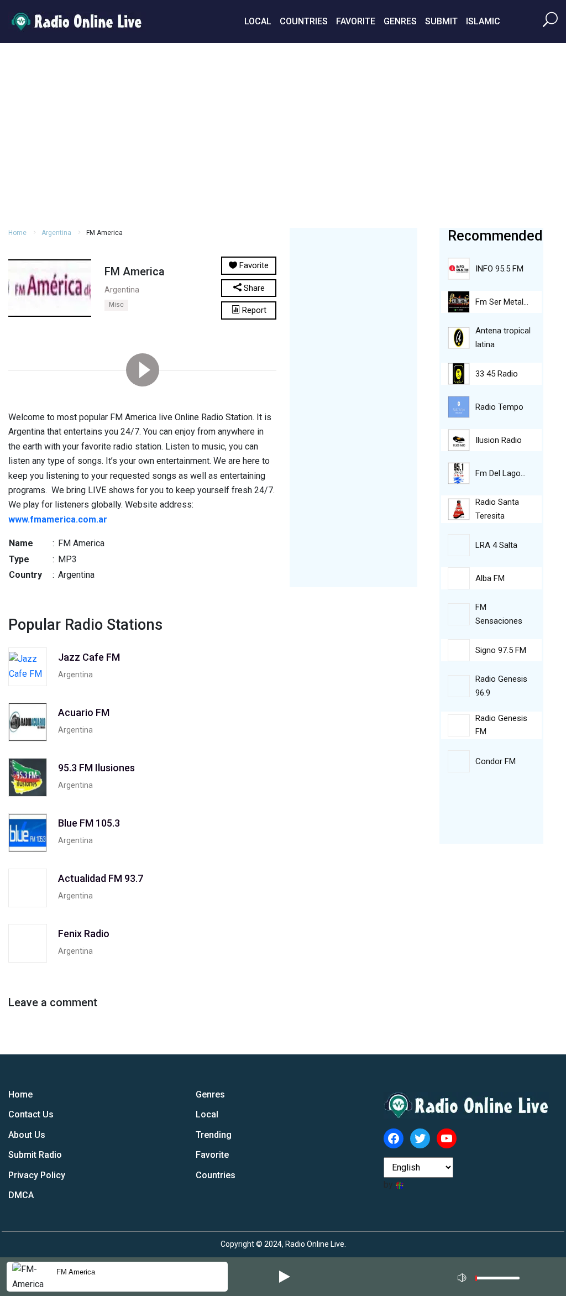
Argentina (56, 233)
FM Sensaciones (498, 614)
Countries (304, 21)
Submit (441, 21)
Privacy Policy (36, 1175)
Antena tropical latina (503, 337)
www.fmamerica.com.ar (57, 519)
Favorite (355, 21)
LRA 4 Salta (496, 545)
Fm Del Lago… (500, 473)
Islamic (483, 21)
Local (257, 21)
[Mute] (463, 1276)
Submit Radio (35, 1154)
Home (17, 233)
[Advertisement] (283, 133)
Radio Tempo (499, 407)
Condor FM (495, 761)
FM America (75, 1272)
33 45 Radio (496, 374)
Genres (400, 21)
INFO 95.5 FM (499, 269)
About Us (26, 1135)
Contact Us (31, 1114)
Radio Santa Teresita (497, 509)
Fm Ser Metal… (501, 302)
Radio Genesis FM (501, 725)
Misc (116, 305)
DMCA (21, 1195)
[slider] (497, 1281)
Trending (214, 1135)
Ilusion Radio (498, 440)
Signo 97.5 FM (500, 650)
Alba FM (490, 578)
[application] (492, 1277)
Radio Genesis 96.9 (501, 686)
